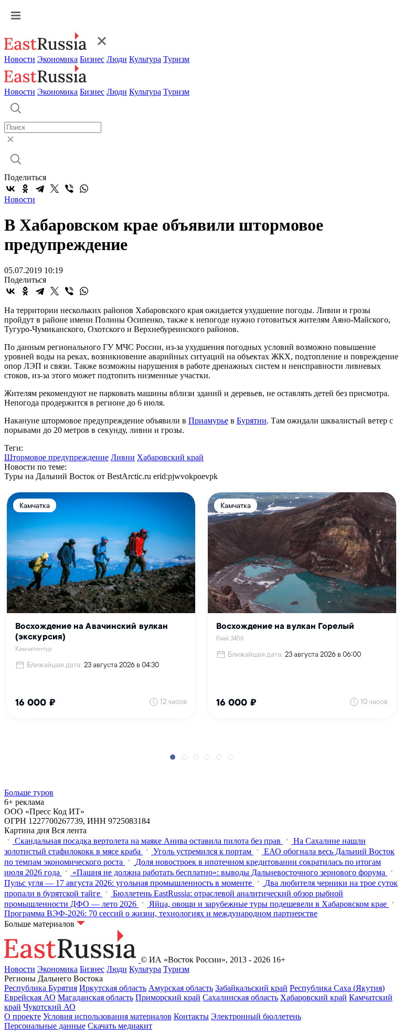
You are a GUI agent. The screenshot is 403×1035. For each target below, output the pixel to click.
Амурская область (181, 988)
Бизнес (92, 59)
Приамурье (208, 420)
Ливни (123, 457)
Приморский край (167, 997)
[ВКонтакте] (10, 188)
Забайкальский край (251, 988)
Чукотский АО (49, 1006)
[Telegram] (40, 188)
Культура (145, 59)
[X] (54, 188)
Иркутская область (112, 988)
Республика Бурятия (40, 988)
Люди (117, 59)
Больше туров (29, 792)
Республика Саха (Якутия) (337, 988)
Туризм (176, 59)
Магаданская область (95, 997)
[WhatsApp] (84, 188)
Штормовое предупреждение (56, 457)
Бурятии (252, 420)
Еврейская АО (30, 997)
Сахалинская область (240, 997)
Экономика (57, 59)
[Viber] (69, 188)
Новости (19, 59)
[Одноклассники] (25, 188)
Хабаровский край (170, 457)
